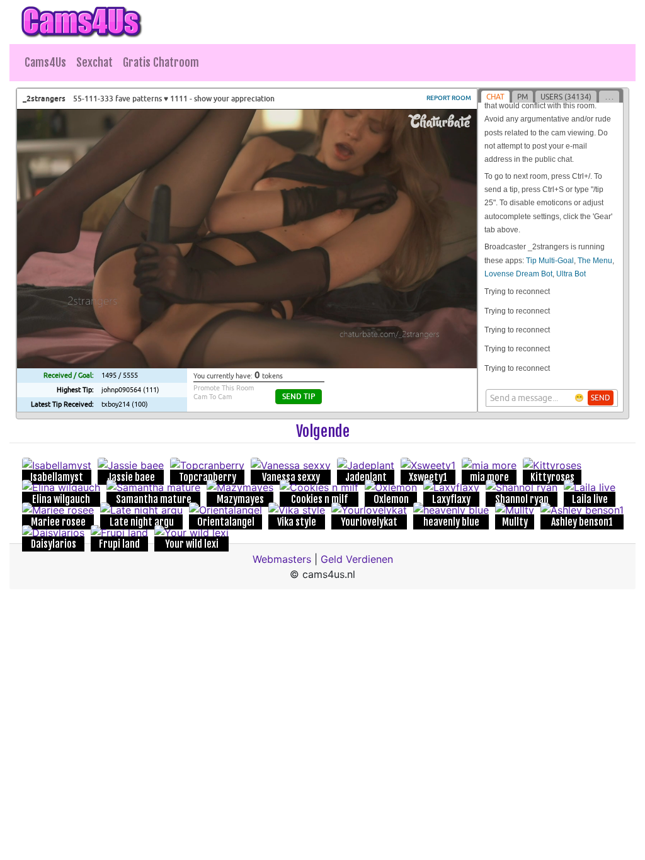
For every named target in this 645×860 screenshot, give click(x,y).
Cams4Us (45, 62)
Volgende (323, 431)
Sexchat (94, 62)
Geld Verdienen (357, 559)
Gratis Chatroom (161, 62)
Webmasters (282, 559)
